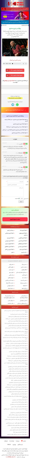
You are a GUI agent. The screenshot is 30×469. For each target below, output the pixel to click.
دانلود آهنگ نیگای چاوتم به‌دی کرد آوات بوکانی (17, 344)
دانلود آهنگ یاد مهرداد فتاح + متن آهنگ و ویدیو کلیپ (16, 405)
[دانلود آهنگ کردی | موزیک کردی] (15, 4)
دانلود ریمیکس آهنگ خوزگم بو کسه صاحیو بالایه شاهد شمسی (16, 350)
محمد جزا (24, 296)
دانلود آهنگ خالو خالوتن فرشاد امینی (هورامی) (17, 385)
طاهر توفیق (24, 288)
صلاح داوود (24, 306)
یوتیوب (14, 463)
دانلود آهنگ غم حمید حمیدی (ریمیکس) (18, 332)
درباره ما (17, 459)
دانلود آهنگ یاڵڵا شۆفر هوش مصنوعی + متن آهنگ (16, 376)
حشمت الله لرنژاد (10, 301)
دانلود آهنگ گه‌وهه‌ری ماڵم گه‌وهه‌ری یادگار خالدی (17, 407)
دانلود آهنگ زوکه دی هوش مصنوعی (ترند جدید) (17, 435)
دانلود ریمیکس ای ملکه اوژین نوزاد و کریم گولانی (17, 443)
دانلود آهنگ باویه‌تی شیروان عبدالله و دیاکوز (18, 433)
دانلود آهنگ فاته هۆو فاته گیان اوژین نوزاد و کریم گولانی (15, 353)
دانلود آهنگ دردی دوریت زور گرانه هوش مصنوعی (17, 452)
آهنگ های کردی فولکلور (9, 81)
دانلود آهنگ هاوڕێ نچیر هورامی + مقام (19, 398)
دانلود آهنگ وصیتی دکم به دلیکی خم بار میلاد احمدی (16, 396)
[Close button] (29, 464)
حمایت (23, 459)
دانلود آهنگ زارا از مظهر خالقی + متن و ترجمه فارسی (16, 441)
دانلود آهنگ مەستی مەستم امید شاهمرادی (18, 401)
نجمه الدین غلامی (9, 298)
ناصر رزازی (11, 283)
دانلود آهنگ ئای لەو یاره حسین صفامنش (18, 422)
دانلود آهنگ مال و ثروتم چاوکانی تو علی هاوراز (17, 335)
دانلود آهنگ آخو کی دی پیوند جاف (20, 450)
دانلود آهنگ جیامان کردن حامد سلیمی (19, 425)
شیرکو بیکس (11, 319)
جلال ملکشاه (11, 322)
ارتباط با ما (11, 459)
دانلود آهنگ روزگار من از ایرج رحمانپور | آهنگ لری (15, 22)
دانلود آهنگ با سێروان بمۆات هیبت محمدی (18, 370)
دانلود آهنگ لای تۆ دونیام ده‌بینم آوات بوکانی (18, 389)
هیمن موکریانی (23, 319)
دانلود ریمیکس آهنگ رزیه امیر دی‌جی (19, 420)
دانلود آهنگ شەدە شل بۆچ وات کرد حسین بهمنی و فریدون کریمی (15, 366)
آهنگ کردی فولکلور (25, 25)
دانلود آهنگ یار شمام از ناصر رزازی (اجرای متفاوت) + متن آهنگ (16, 381)
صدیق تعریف (11, 306)
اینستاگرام (20, 463)
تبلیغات (6, 459)
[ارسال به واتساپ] (17, 123)
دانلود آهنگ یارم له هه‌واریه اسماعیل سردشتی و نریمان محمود (16, 329)
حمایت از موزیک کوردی (15, 237)
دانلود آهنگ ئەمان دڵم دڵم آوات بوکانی (19, 412)
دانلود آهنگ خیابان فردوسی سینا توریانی (18, 431)
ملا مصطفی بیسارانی (22, 322)
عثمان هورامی (10, 304)
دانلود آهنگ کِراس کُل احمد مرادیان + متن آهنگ (17, 374)
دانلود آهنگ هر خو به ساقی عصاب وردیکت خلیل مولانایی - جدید (15, 427)
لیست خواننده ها (15, 275)
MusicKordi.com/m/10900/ (15, 116)
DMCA (9, 463)
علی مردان (11, 288)
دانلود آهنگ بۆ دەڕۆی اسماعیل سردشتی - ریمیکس (16, 361)
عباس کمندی (24, 298)
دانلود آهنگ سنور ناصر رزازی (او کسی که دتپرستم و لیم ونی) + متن (15, 356)
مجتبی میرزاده (23, 301)
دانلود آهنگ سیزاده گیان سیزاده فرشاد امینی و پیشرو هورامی (16, 346)
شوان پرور (11, 290)
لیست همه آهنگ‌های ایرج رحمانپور (15, 128)
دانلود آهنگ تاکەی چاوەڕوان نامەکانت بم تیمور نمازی (16, 364)
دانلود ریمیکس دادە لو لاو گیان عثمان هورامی (18, 387)
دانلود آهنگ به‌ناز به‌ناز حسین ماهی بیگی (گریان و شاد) (16, 341)
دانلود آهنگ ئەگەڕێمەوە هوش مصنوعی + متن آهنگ (16, 337)
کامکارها (25, 304)
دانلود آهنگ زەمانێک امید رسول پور (20, 418)
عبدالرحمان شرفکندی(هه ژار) (24, 315)
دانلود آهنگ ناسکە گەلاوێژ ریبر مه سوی (19, 372)
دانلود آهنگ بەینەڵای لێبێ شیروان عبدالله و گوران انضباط (15, 359)
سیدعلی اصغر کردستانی (21, 290)
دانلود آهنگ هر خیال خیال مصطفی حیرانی (18, 448)
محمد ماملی (24, 285)
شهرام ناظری (11, 296)
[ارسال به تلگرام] (12, 123)
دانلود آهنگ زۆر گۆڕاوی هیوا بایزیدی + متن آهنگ (17, 403)
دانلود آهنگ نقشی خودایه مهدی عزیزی (19, 446)
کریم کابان (24, 293)
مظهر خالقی (11, 285)
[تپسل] (1, 464)
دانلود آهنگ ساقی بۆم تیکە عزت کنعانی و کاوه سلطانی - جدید (16, 438)
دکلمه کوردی (24, 270)
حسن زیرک (24, 283)
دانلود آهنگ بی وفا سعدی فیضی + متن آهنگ (17, 379)
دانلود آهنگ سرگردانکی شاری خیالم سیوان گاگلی (17, 391)
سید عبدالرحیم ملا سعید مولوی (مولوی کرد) (9, 315)
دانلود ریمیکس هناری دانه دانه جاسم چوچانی (18, 410)
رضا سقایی (11, 293)
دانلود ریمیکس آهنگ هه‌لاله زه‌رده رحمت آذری (17, 339)
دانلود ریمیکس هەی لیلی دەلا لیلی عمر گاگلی (18, 394)
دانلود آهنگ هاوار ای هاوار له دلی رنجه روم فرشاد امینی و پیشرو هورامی (16, 415)
